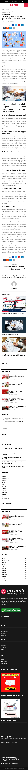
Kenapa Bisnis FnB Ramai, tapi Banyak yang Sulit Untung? (17, 407)
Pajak (3, 496)
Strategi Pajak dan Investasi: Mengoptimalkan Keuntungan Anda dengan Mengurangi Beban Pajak (13, 354)
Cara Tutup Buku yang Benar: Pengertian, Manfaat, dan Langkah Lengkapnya (17, 399)
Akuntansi (4, 480)
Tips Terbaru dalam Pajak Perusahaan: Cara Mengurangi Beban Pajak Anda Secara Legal (14, 277)
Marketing (4, 494)
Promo (2, 643)
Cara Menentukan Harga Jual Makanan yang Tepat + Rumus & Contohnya (16, 391)
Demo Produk (4, 645)
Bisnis (3, 482)
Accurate (3, 14)
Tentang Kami (7, 1)
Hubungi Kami (14, 1)
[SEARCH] (24, 428)
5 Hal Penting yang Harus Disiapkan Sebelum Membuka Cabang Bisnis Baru (17, 376)
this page (21, 421)
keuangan (7, 14)
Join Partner (3, 647)
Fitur (3, 484)
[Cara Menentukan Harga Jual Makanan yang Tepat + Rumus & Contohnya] (5, 391)
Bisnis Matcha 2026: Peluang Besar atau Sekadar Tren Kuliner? (16, 383)
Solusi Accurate (14, 6)
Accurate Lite (3, 633)
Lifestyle (4, 490)
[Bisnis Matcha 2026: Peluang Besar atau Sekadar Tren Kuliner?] (5, 384)
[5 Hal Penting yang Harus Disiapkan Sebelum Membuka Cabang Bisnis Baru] (5, 376)
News (2, 665)
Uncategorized (5, 498)
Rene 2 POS (3, 635)
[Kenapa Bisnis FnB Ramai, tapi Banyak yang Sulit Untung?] (5, 408)
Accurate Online (5, 478)
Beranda (2, 659)
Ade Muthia (5, 21)
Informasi (4, 486)
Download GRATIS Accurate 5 (7, 651)
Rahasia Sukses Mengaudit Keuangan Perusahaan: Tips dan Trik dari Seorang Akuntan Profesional (14, 268)
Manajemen (4, 492)
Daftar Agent (20, 1)
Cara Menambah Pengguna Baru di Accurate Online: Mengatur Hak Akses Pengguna (13, 314)
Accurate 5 (3, 629)
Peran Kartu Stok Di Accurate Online (10, 334)
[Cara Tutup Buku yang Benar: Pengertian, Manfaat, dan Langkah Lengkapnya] (5, 400)
